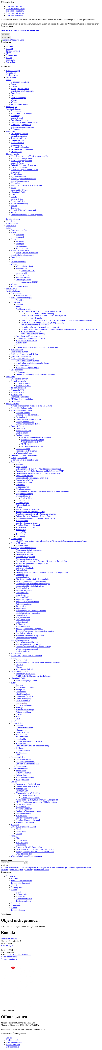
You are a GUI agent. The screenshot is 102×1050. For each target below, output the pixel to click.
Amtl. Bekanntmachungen (21, 113)
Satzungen (20, 244)
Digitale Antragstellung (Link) (28, 424)
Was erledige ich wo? (19, 134)
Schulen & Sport (17, 199)
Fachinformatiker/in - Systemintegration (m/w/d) (40, 327)
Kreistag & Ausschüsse (20, 89)
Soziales (14, 206)
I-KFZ (8, 53)
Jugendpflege (21, 606)
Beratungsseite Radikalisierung (28, 784)
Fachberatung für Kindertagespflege (30, 586)
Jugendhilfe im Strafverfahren (27, 602)
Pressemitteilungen (18, 98)
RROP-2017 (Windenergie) (32, 446)
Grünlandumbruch (23, 701)
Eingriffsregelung (23, 694)
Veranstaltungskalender (25, 669)
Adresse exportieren (9, 959)
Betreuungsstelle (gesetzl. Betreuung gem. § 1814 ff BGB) (39, 473)
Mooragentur (21, 707)
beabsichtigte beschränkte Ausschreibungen (33, 363)
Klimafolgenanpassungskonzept (28, 644)
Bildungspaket (21, 788)
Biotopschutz (21, 689)
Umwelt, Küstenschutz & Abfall (23, 210)
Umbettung (20, 536)
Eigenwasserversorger (24, 476)
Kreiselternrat (21, 752)
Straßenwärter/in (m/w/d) (31, 331)
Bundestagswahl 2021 (29, 282)
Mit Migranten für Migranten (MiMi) (30, 512)
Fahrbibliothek (21, 660)
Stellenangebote (17, 129)
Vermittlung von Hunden (25, 674)
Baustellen (55, 867)
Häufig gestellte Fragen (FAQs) (28, 419)
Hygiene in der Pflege (24, 494)
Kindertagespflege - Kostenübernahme (31, 611)
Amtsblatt (20, 300)
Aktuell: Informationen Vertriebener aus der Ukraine (31, 156)
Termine (19, 307)
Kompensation (21, 703)
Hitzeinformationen (23, 489)
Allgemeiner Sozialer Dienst (27, 559)
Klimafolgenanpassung (20, 181)
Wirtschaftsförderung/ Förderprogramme (27, 215)
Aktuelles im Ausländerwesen (12, 74)
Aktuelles (9, 49)
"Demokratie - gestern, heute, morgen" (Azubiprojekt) (37, 347)
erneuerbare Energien (24, 696)
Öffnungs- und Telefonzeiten (27, 415)
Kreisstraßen (21, 845)
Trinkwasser (21, 530)
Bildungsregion (22, 575)
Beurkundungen (22, 577)
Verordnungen (21, 246)
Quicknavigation (16, 870)
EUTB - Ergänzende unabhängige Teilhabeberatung (36, 802)
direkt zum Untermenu (15, 13)
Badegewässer (21, 467)
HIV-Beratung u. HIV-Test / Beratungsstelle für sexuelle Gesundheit (43, 491)
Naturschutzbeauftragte (25, 710)
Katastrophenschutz (23, 773)
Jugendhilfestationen (24, 604)
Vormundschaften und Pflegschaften (30, 635)
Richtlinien (20, 241)
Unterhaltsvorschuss (24, 633)
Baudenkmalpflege (23, 431)
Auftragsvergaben (23, 365)
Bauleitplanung (22, 433)
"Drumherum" (21, 343)
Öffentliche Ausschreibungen (22, 127)
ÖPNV (14, 197)
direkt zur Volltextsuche (15, 9)
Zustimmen (6, 37)
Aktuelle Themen (23, 412)
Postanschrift (21, 896)
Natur (13, 194)
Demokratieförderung (24, 728)
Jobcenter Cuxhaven (24, 809)
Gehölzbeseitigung (23, 698)
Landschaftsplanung (24, 705)
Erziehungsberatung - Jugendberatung (31, 581)
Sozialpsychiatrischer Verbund (28, 525)
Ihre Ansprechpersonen (25, 687)
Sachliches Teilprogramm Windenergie (36, 437)
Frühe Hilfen (21, 595)
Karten (13, 84)
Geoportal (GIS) (17, 140)
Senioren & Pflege (18, 201)
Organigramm (16, 111)
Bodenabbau (21, 692)
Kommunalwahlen (23, 277)
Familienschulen (22, 588)
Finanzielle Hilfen (23, 806)
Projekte (19, 714)
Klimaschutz (16, 183)
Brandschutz (21, 770)
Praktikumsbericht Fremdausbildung (40, 313)
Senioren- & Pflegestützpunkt (27, 764)
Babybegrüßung (22, 566)
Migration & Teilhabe (19, 192)
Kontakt (9, 58)
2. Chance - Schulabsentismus (23, 625)
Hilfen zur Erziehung (24, 597)
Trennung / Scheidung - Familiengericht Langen (35, 631)
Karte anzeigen (7, 945)
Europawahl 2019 (28, 271)
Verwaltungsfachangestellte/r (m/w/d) (35, 325)
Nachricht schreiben (9, 957)
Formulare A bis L (23, 383)
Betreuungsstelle (12, 1047)
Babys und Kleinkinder (25, 568)
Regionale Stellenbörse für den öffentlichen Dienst (35, 374)
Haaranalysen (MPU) (24, 480)
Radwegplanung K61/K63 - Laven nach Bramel (35, 852)
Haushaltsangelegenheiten (21, 125)
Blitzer (18, 838)
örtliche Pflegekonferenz (25, 761)
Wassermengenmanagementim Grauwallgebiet (27, 650)
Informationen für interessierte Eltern (30, 338)
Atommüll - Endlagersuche (21, 158)
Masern (19, 507)
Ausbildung (15, 116)
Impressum (10, 60)
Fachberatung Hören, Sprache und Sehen (32, 478)
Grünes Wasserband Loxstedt (27, 642)
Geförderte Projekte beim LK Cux (24, 122)
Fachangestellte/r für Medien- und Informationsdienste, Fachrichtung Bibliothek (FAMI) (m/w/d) (59, 329)
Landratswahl (21, 273)
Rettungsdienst (21, 775)
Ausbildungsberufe (23, 309)
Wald (18, 719)
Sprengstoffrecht (22, 779)
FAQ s (23, 532)
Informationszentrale (24, 899)
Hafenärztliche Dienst (24, 482)
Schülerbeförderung (23, 743)
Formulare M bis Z (23, 385)
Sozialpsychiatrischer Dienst (27, 523)
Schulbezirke (21, 739)
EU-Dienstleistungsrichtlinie (22, 149)
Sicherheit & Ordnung (19, 203)
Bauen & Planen (17, 163)
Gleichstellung (16, 174)
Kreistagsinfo (65, 867)
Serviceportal (29, 867)
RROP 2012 (26, 444)
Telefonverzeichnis (18, 138)
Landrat (14, 95)
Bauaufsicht (20, 428)
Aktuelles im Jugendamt (25, 557)
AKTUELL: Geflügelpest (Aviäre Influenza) (33, 676)
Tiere (18, 716)
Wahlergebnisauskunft (24, 266)
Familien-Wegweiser (24, 590)
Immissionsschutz (23, 449)
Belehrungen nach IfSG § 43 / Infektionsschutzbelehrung (38, 469)
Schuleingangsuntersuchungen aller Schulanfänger (35, 518)
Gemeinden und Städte (20, 82)
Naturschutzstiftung (23, 712)
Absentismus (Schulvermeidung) (29, 550)
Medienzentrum (22, 737)
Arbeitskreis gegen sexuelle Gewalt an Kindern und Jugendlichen (41, 561)
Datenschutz (11, 62)
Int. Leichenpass (22, 503)
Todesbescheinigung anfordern (28, 527)
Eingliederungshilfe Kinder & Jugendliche (32, 579)
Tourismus (15, 208)
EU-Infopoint (16, 152)
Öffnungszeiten (12, 55)
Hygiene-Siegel (27, 498)
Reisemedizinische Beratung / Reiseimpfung (33, 516)
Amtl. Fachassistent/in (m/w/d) (33, 334)
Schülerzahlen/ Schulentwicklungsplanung (32, 746)
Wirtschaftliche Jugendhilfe (26, 638)
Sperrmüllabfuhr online (20, 147)
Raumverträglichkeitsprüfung (32, 440)
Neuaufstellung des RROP (31, 442)
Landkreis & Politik (11, 78)
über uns (19, 685)
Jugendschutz (21, 608)
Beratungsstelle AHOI (24, 554)
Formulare (87, 867)
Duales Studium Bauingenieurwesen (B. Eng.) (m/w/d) (42, 322)
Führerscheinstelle (13, 1044)
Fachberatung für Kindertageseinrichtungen (33, 584)
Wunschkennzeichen (24, 854)
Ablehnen (5, 35)
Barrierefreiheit (17, 118)
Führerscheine (21, 840)
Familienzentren (22, 593)
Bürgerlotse (15, 93)
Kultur (13, 188)
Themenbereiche (12, 154)
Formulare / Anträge (19, 136)
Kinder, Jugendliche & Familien (23, 179)
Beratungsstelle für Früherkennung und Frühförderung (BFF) (40, 471)
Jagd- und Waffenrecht (25, 777)
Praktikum (20, 345)
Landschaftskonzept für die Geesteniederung (33, 647)
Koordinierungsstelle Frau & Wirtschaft (26, 185)
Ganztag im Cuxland (19, 167)
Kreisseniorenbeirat (23, 759)
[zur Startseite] (12, 40)
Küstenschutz (21, 831)
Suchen (14, 908)
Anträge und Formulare (25, 422)
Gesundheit (15, 172)
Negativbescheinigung (24, 615)
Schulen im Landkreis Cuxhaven (29, 741)
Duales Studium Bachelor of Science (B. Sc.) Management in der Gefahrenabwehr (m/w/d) (56, 320)
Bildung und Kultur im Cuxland (28, 786)
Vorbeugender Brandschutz (26, 451)
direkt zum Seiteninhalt (15, 15)
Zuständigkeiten (22, 417)
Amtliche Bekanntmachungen (12, 867)
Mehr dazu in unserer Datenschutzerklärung (20, 30)
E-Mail (18, 892)
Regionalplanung (22, 435)
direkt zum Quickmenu (15, 6)
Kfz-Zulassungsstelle (14, 1042)
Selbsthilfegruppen (23, 813)
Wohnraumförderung (24, 453)
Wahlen (14, 100)
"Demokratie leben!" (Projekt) (28, 793)
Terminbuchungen (13, 51)
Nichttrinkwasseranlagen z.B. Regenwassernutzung (36, 514)
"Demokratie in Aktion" (30, 797)
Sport (18, 755)
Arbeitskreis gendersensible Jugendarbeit (32, 563)
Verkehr (14, 212)
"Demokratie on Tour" (30, 795)
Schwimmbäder (22, 521)
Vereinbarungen (22, 248)
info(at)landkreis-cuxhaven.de (19, 954)
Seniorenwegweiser (23, 766)
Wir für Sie (10, 131)
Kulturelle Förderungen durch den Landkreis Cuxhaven (38, 662)
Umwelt (19, 833)
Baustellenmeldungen (19, 120)
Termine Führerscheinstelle (21, 881)
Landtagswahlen (22, 275)
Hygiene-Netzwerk (18, 176)
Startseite (9, 46)
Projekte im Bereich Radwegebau (29, 847)
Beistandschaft (21, 570)
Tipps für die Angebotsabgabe (27, 367)
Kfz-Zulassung (22, 843)
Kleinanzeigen (16, 145)
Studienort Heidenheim (35, 318)
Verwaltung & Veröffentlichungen (13, 108)
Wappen (14, 102)
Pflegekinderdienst (23, 617)
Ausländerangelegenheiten (21, 161)
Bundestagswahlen (23, 280)
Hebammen (20, 485)
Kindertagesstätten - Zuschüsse (28, 613)
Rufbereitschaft (22, 622)
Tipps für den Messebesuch (26, 340)
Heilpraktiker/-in (22, 487)
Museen (19, 667)
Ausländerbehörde (13, 1040)
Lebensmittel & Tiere (19, 190)
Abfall (18, 829)
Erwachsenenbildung (24, 732)
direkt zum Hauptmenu (15, 11)
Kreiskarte (20, 235)
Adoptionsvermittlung (24, 552)
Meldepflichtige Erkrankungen (28, 509)
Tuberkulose (21, 534)
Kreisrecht (15, 86)
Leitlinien (19, 665)
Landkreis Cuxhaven (9, 939)
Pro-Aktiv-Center (23, 620)
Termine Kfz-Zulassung (20, 883)
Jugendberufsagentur (24, 599)
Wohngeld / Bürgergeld (25, 822)
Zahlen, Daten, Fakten (19, 104)
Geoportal (20, 237)
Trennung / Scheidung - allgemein (29, 629)
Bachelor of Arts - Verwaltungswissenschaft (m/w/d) (41, 311)
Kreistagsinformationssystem (22, 91)
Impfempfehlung (22, 500)
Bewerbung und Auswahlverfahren (30, 336)
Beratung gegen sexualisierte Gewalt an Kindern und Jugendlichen (42, 572)
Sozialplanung (21, 815)
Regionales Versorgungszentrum (28, 811)
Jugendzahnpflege (23, 505)
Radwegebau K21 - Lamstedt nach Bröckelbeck (35, 849)
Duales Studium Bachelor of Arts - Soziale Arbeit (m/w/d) (43, 316)
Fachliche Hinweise (23, 804)
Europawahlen (21, 268)
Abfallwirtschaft (17, 143)
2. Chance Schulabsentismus (23, 749)
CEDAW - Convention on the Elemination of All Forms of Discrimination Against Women (51, 541)
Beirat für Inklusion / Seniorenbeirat (25, 165)
